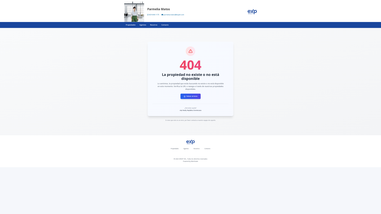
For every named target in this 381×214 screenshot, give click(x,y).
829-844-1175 (154, 15)
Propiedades (131, 25)
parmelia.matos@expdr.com (174, 15)
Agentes (143, 25)
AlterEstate (194, 161)
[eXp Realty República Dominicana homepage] (252, 11)
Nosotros (153, 25)
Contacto (165, 25)
